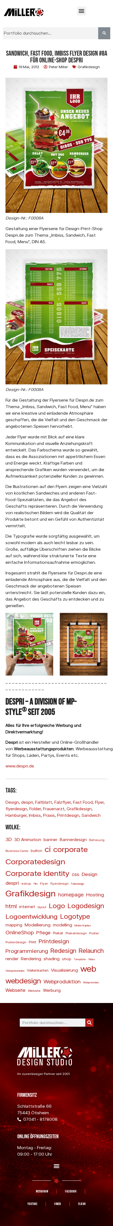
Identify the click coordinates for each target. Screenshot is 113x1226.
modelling (62, 924)
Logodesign (85, 905)
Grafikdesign (89, 66)
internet (27, 906)
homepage (71, 894)
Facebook (71, 1191)
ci (48, 849)
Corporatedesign (35, 861)
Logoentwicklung (31, 916)
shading (52, 958)
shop (66, 958)
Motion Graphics (83, 925)
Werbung (52, 990)
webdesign (23, 980)
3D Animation (27, 839)
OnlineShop (19, 932)
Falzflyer (62, 802)
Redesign (63, 950)
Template (80, 959)
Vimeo (57, 1204)
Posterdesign (15, 942)
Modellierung (37, 924)
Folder (35, 808)
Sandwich (91, 815)
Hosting (95, 894)
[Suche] (89, 1023)
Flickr (82, 1204)
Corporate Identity (37, 873)
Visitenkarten (38, 970)
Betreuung (96, 840)
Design (12, 802)
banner (50, 839)
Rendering (31, 958)
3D (8, 839)
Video (91, 959)
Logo (57, 905)
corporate (70, 849)
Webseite (15, 990)
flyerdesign (16, 808)
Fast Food (83, 802)
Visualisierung (64, 970)
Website (34, 991)
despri (27, 802)
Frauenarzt (53, 808)
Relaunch (91, 950)
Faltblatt (43, 802)
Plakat (58, 933)
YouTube (32, 1204)
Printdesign (68, 815)
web (88, 968)
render (11, 958)
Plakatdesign (76, 933)
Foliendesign (77, 883)
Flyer (99, 802)
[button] (81, 11)
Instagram (42, 1191)
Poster (94, 933)
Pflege (43, 932)
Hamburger (16, 815)
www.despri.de (19, 766)
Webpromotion (91, 982)
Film (35, 883)
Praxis (49, 815)
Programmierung (26, 950)
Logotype (75, 916)
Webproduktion (62, 981)
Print (32, 942)
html (11, 905)
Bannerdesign (73, 839)
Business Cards (16, 851)
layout (42, 907)
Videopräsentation (14, 970)
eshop (26, 883)
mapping (13, 924)
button (36, 850)
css (75, 874)
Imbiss (35, 815)
